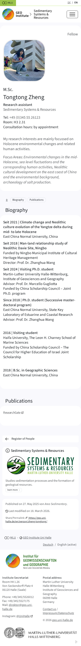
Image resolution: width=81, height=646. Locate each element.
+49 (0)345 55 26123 (24, 117)
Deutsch (48, 545)
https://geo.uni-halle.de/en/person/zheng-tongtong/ (26, 519)
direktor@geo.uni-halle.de (17, 607)
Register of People (22, 439)
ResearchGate (12, 412)
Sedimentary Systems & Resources (43, 14)
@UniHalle (23, 616)
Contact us (49, 609)
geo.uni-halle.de (62, 620)
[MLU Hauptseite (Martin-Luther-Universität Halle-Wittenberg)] (40, 632)
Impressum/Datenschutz (58, 613)
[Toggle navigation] (72, 14)
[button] (76, 642)
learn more (12, 489)
